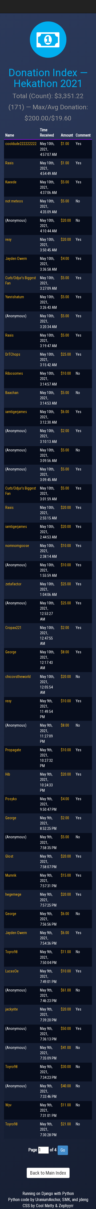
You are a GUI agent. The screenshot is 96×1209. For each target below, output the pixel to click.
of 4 (53, 1149)
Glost (9, 856)
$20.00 (66, 220)
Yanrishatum (14, 297)
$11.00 (66, 952)
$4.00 (65, 258)
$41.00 (66, 1047)
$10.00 (66, 373)
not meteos (14, 201)
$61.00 (66, 990)
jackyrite (11, 1009)
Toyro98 (11, 952)
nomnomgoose (17, 546)
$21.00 (66, 1124)
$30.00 (66, 1067)
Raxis (9, 163)
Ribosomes (14, 373)
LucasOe (12, 971)
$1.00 (65, 144)
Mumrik (10, 875)
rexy (8, 239)
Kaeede (11, 182)
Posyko (11, 799)
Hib (7, 774)
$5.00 (65, 182)
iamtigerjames (16, 412)
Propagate (13, 750)
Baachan (11, 393)
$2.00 (65, 431)
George (10, 652)
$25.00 (66, 354)
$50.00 (66, 1028)
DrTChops (12, 354)
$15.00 (66, 875)
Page (32, 1149)
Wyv (8, 1105)
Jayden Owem (16, 258)
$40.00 (66, 1086)
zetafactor (13, 584)
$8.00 (65, 652)
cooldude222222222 (21, 144)
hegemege (13, 894)
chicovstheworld (18, 676)
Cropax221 (13, 628)
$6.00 (65, 412)
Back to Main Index (48, 1173)
